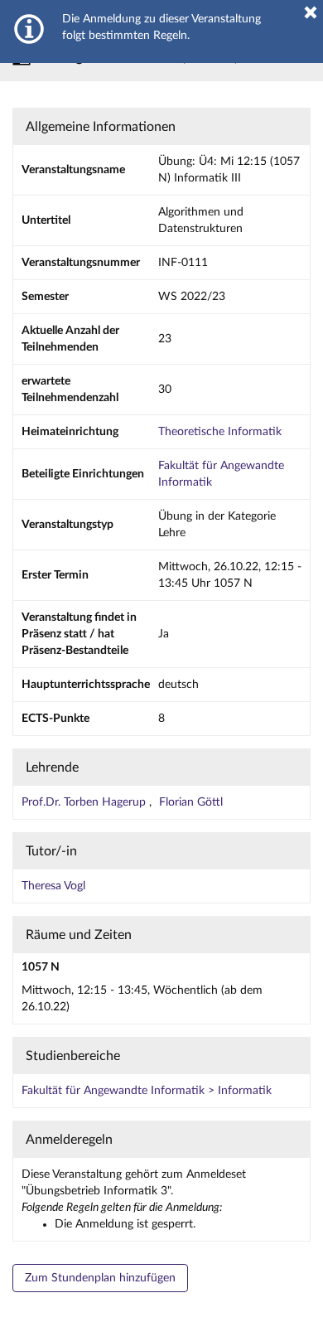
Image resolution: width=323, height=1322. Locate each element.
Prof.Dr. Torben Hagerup (85, 802)
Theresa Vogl (53, 886)
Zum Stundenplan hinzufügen (100, 1278)
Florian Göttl (191, 802)
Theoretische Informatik (220, 432)
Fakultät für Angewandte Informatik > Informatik (147, 1091)
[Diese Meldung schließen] (310, 12)
